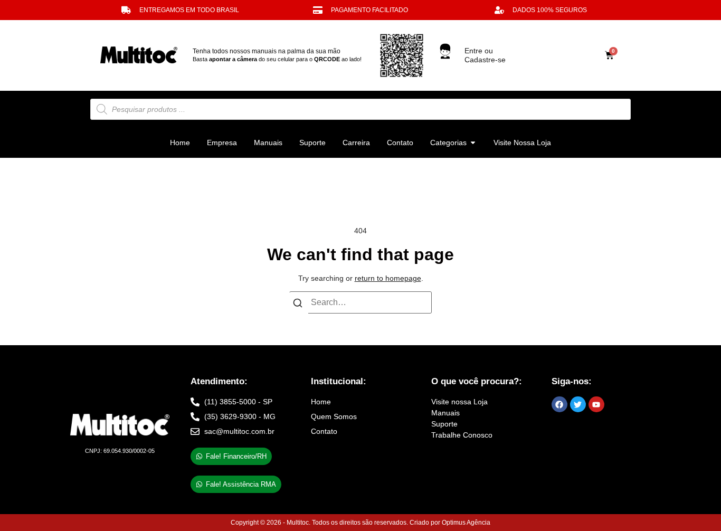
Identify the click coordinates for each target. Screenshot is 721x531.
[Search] (297, 305)
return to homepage (388, 278)
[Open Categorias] (473, 142)
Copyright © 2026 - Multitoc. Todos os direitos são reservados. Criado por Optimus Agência (360, 522)
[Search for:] (360, 302)
